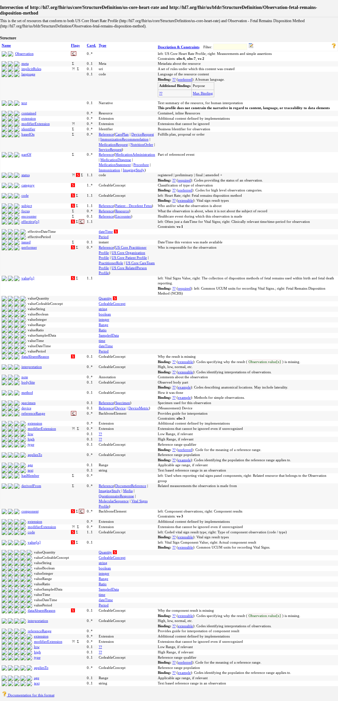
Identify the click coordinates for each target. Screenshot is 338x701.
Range (103, 325)
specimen (28, 403)
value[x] (27, 278)
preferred (185, 79)
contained (28, 113)
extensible (185, 200)
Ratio (103, 330)
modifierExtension (35, 124)
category (28, 185)
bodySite (28, 382)
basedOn (28, 134)
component (30, 511)
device (26, 408)
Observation (24, 54)
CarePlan (122, 134)
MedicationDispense (115, 160)
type (31, 444)
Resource (122, 211)
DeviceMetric (138, 408)
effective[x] (30, 222)
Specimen (122, 403)
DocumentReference (130, 486)
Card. (91, 45)
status (25, 175)
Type (102, 45)
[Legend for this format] (333, 47)
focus (25, 211)
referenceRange (33, 413)
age (30, 465)
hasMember (30, 475)
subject (26, 206)
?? (174, 79)
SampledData (109, 335)
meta (25, 63)
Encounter (123, 216)
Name (6, 45)
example (184, 387)
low (30, 434)
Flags (75, 45)
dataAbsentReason (35, 356)
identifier (28, 129)
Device (120, 408)
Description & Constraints (178, 47)
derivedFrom (31, 486)
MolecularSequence (114, 501)
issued (26, 242)
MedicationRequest (113, 144)
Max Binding (203, 93)
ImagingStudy (134, 170)
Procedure (141, 165)
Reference (106, 134)
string (103, 309)
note (24, 377)
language (28, 74)
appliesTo (35, 455)
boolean (105, 314)
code (25, 195)
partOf (26, 154)
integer (104, 319)
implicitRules (31, 69)
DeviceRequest (142, 134)
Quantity (105, 298)
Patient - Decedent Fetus (133, 206)
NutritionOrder (141, 144)
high (31, 439)
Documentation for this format (30, 695)
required (184, 180)
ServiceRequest (110, 149)
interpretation (31, 367)
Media (128, 491)
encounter (29, 216)
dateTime (106, 231)
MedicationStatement (115, 165)
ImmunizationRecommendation (124, 139)
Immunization (109, 170)
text (24, 103)
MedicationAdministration (135, 154)
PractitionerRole (111, 263)
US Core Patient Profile (129, 258)
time (102, 341)
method (27, 392)
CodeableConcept (112, 304)
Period (104, 237)
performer (29, 247)
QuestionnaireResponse (116, 496)
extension (28, 118)
